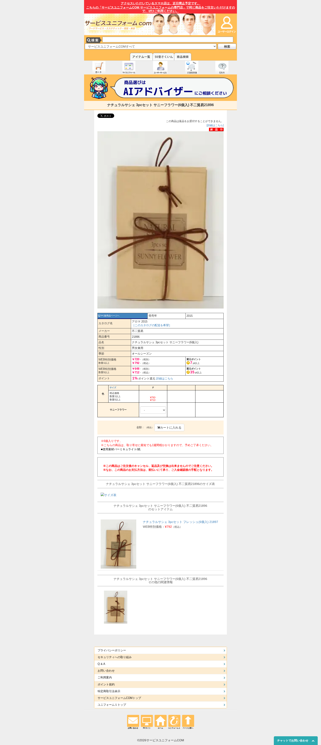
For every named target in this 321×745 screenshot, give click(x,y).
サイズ (113, 387)
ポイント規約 (106, 684)
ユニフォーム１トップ (112, 704)
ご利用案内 (105, 677)
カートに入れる (170, 427)
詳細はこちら (164, 378)
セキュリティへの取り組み (115, 657)
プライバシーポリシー (112, 650)
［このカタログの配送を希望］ (152, 325)
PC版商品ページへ (109, 315)
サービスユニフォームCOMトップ (119, 698)
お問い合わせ (106, 670)
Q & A (101, 664)
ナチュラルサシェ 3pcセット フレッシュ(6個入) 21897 (180, 522)
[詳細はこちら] (215, 125)
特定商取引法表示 (109, 691)
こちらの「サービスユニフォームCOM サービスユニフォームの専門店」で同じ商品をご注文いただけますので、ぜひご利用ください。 (160, 7)
